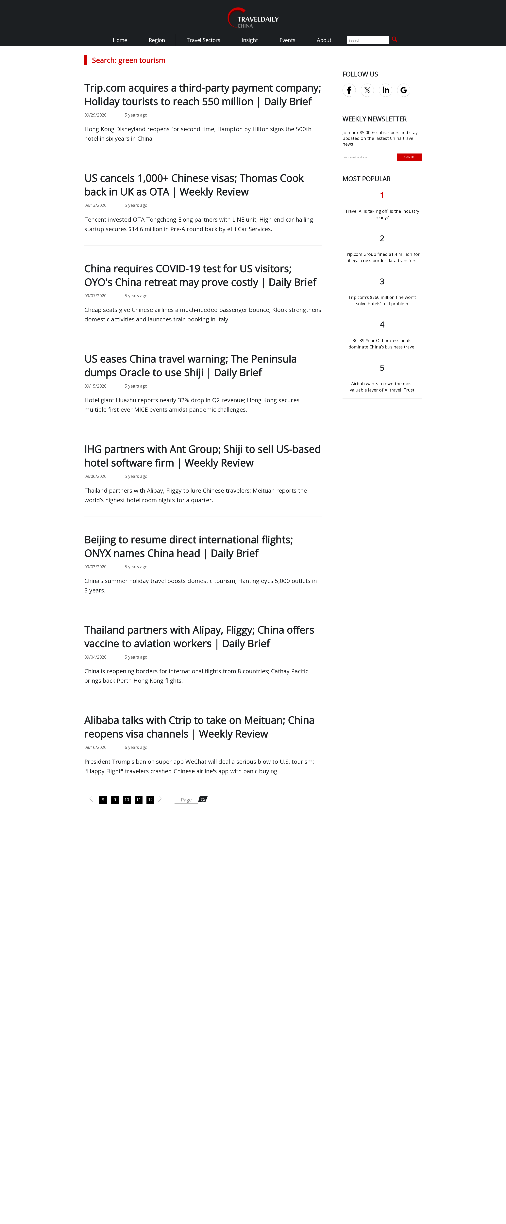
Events (287, 40)
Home (120, 40)
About (324, 40)
